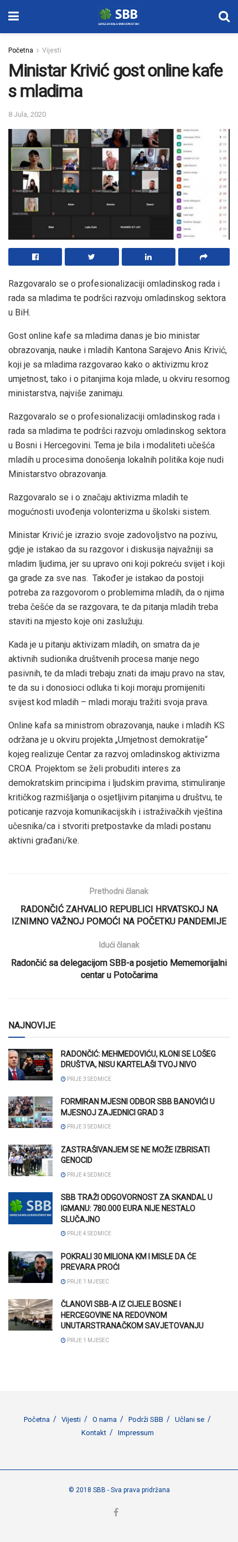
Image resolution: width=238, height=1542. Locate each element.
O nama (104, 1419)
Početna (20, 50)
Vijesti (51, 50)
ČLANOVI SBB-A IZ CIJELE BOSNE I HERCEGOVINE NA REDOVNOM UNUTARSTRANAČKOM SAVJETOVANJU (132, 1315)
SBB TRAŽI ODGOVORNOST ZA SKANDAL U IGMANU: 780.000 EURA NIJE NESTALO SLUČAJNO (137, 1208)
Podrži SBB (145, 1419)
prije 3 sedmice (88, 1079)
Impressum (136, 1433)
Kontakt (93, 1433)
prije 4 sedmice (88, 1175)
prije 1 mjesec (87, 1282)
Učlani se (189, 1419)
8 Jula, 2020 (27, 114)
